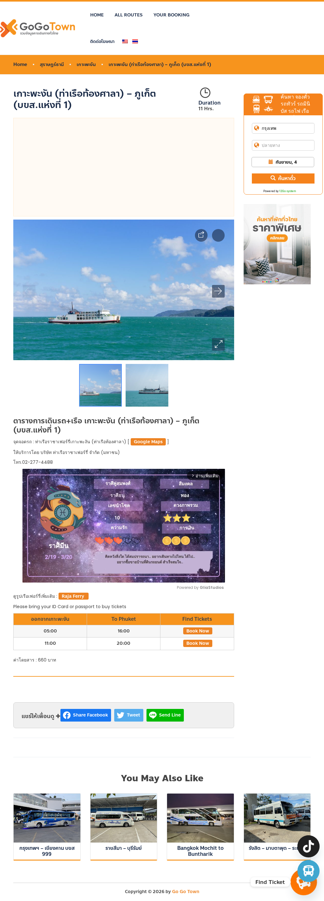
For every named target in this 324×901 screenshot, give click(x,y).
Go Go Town (185, 891)
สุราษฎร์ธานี (52, 64)
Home (97, 15)
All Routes (129, 15)
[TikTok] (308, 846)
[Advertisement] (124, 167)
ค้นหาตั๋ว (287, 178)
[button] (218, 344)
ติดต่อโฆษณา (102, 41)
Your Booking (171, 15)
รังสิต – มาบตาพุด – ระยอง (277, 848)
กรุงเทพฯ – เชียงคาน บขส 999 (47, 851)
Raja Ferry (73, 596)
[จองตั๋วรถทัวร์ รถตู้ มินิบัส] (308, 871)
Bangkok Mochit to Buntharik (200, 851)
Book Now (197, 631)
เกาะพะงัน (86, 64)
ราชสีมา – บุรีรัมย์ (123, 848)
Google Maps (148, 441)
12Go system (287, 191)
